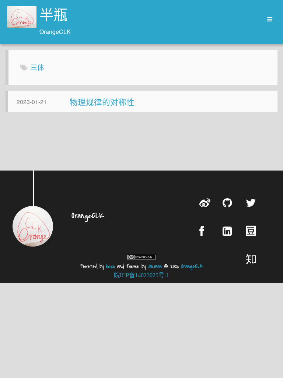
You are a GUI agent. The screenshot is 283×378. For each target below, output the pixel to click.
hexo (110, 266)
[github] (228, 202)
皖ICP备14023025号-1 (141, 275)
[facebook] (205, 231)
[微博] (205, 202)
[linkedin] (228, 231)
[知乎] (252, 259)
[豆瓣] (252, 231)
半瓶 (53, 16)
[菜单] (267, 19)
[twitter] (252, 202)
